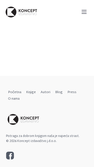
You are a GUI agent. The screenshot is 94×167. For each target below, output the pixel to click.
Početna (14, 92)
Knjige (31, 92)
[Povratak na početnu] (21, 12)
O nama (14, 99)
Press (71, 92)
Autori (45, 92)
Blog (59, 92)
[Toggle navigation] (84, 12)
